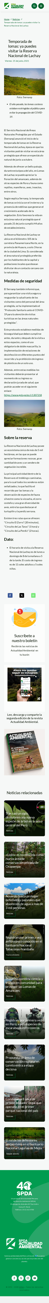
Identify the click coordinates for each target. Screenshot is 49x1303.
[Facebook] (10, 595)
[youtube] (34, 1278)
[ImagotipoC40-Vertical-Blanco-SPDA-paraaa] (24, 1182)
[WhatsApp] (33, 595)
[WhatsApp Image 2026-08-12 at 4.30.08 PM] (24, 730)
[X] (22, 595)
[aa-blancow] (24, 1239)
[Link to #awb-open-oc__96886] (34, 6)
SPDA (21, 1287)
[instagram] (28, 1278)
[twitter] (21, 1278)
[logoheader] (14, 3)
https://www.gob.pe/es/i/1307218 (23, 394)
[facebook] (14, 1278)
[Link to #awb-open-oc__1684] (41, 6)
